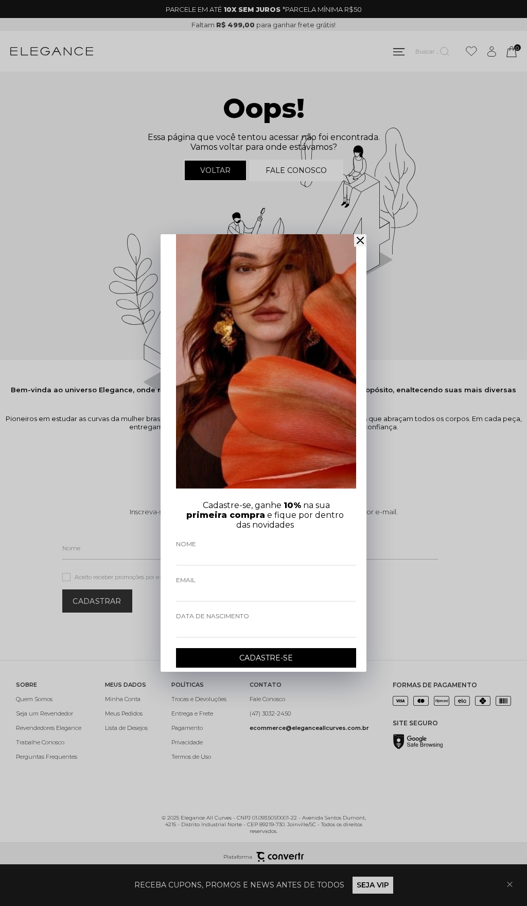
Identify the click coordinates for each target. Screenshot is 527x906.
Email (186, 580)
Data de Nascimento (212, 616)
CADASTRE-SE (266, 658)
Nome (186, 544)
